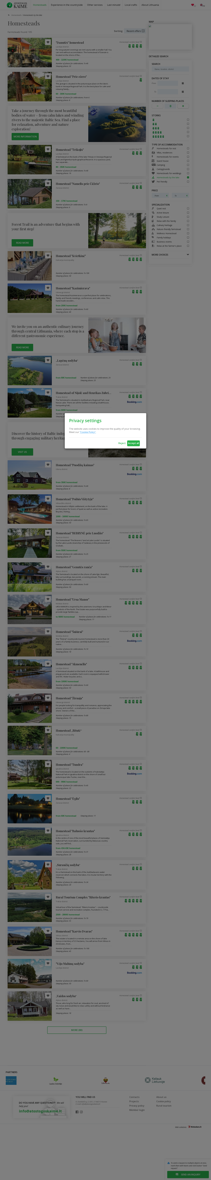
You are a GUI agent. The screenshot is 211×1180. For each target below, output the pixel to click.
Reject (122, 443)
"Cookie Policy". (88, 432)
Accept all (133, 443)
